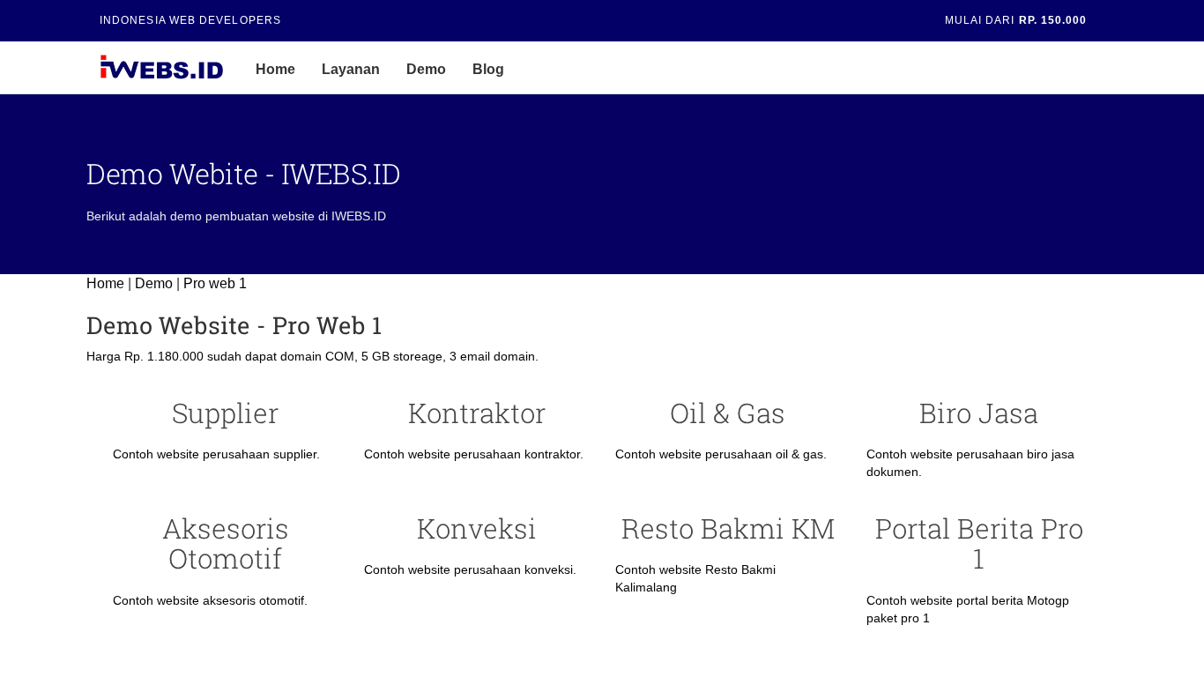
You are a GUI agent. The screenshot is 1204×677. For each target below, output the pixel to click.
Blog (488, 69)
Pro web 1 (215, 283)
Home (275, 69)
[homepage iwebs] (229, 67)
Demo (426, 69)
